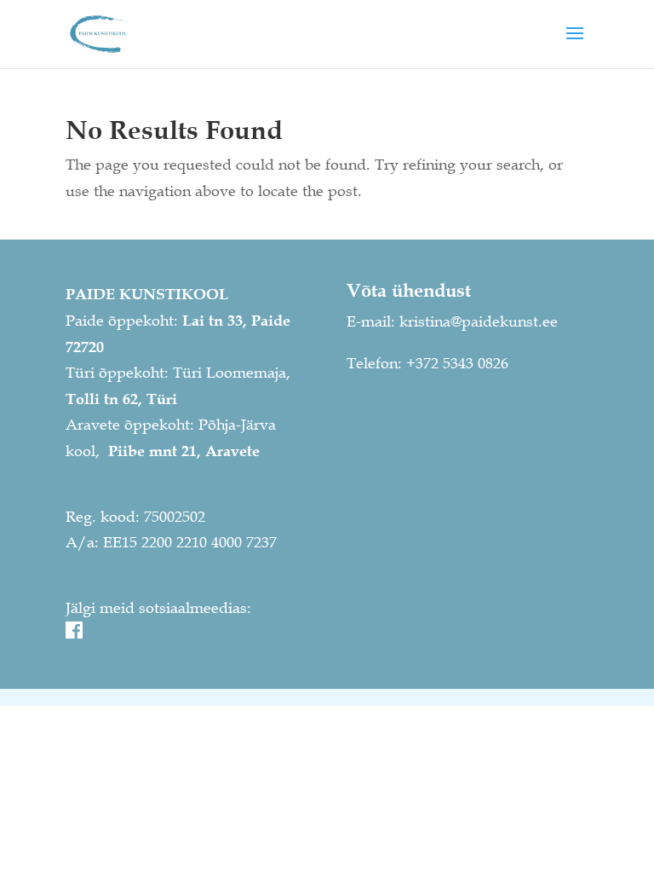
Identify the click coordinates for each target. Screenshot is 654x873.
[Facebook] (74, 633)
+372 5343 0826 (457, 363)
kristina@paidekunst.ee (478, 321)
